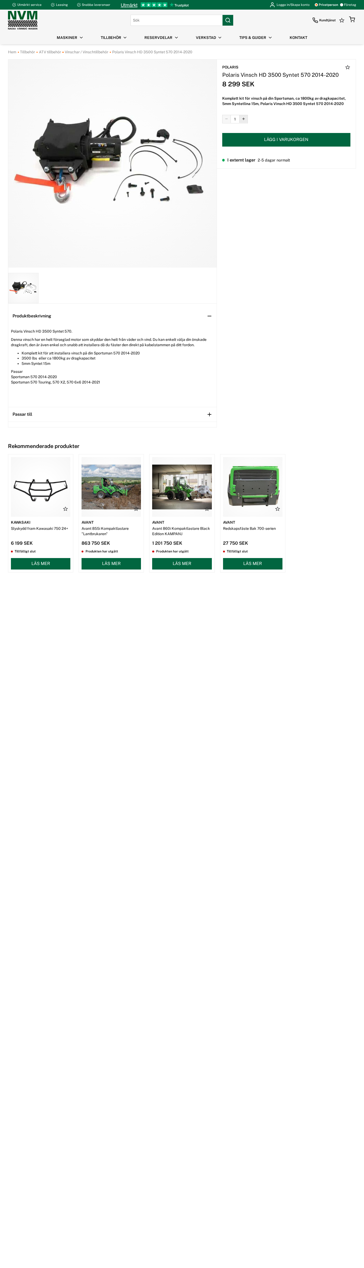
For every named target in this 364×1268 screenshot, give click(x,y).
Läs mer (40, 563)
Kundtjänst (327, 20)
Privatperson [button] (328, 5)
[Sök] (228, 20)
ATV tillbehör (49, 52)
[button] (352, 20)
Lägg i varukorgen (286, 139)
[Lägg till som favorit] (347, 68)
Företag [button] (350, 5)
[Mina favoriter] (342, 20)
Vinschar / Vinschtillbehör (86, 52)
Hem (12, 52)
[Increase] (244, 119)
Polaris (230, 67)
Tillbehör (27, 52)
